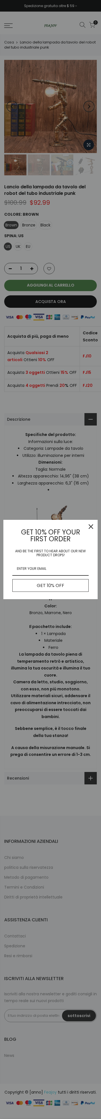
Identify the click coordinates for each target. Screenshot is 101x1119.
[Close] (91, 526)
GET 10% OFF (50, 585)
